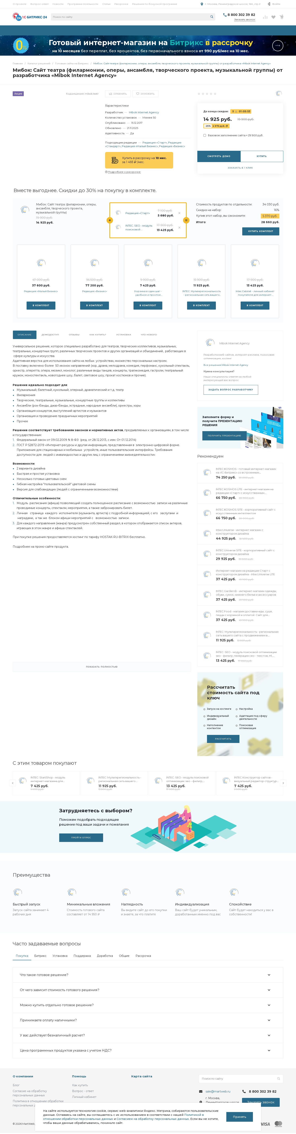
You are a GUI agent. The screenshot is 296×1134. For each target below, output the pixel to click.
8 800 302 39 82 (241, 15)
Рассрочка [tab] (143, 956)
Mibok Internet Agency (144, 112)
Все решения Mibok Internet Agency (226, 364)
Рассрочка (121, 3)
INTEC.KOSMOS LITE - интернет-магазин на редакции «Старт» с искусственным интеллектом (244, 493)
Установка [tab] (60, 956)
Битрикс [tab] (40, 956)
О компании (23, 1076)
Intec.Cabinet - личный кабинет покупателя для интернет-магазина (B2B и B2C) (255, 293)
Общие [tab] (124, 956)
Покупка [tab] (22, 956)
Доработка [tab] (105, 956)
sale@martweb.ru (218, 1091)
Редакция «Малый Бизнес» (140, 146)
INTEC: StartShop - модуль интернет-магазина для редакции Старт (48, 781)
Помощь (79, 1076)
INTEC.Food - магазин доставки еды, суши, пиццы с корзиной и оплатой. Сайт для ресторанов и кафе (244, 615)
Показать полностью (102, 667)
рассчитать (223, 739)
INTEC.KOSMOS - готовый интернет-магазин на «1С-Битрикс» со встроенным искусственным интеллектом (246, 472)
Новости (58, 3)
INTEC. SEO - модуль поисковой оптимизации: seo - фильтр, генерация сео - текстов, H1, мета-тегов (138, 227)
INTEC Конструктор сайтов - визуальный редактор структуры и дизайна (256, 781)
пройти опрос (81, 837)
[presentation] (12, 783)
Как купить (80, 1085)
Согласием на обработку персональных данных (153, 1119)
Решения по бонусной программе (154, 3)
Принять (239, 1117)
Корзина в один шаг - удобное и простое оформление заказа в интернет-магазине (148, 293)
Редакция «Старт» (155, 142)
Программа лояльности (82, 3)
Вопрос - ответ (83, 1091)
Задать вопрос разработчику (231, 389)
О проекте (19, 3)
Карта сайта (141, 1076)
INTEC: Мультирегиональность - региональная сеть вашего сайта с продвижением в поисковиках (201, 293)
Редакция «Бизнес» (172, 146)
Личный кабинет (84, 1097)
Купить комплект (260, 231)
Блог (16, 1085)
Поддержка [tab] (82, 956)
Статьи (106, 3)
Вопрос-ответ (39, 3)
